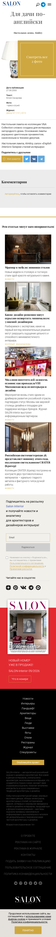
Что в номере (20, 678)
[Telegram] (41, 159)
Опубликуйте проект (28, 762)
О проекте (28, 835)
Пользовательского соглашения (26, 563)
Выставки (28, 727)
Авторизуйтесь (12, 194)
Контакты (28, 854)
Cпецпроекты (28, 752)
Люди (28, 722)
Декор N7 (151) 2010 (16, 113)
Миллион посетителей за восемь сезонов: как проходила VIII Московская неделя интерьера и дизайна (26, 385)
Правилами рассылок (21, 569)
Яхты (28, 732)
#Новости (9, 279)
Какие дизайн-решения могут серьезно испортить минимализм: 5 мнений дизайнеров (27, 318)
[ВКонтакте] (34, 159)
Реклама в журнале (28, 848)
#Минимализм (23, 344)
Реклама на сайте (28, 842)
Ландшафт (28, 708)
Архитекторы (28, 713)
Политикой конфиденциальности (27, 566)
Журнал (28, 747)
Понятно (28, 930)
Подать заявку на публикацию (28, 861)
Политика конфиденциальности (28, 873)
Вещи (28, 718)
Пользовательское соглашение (28, 867)
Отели (28, 737)
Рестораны (28, 742)
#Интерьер (10, 344)
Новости (28, 698)
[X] (26, 159)
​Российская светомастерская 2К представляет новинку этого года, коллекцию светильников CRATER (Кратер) (27, 461)
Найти (38, 4)
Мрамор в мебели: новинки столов (27, 267)
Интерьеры (28, 703)
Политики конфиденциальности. (29, 922)
